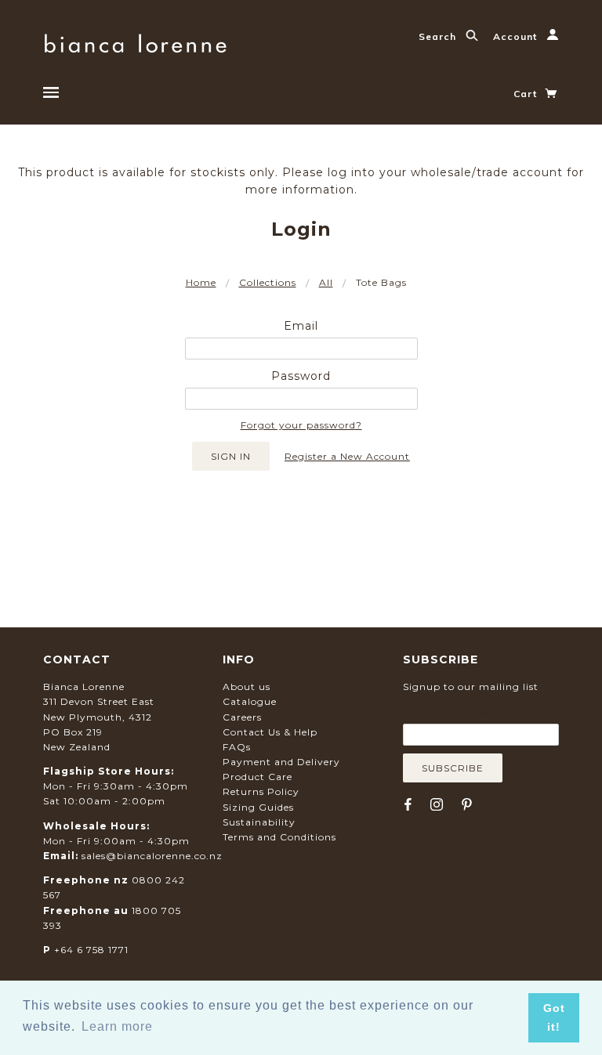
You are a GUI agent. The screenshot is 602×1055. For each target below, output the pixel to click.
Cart (526, 93)
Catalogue (250, 701)
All (326, 282)
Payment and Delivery (281, 762)
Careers (242, 717)
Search (439, 36)
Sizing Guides (258, 807)
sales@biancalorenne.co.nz (152, 856)
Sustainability (259, 822)
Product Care (257, 776)
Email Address (479, 712)
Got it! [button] (554, 1017)
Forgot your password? (301, 425)
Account (516, 36)
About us (246, 686)
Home (201, 282)
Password (301, 376)
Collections (267, 282)
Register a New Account (347, 456)
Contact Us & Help (270, 732)
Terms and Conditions (279, 837)
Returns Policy (261, 791)
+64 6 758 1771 (91, 950)
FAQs (237, 747)
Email (301, 326)
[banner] (135, 41)
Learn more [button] (117, 1026)
